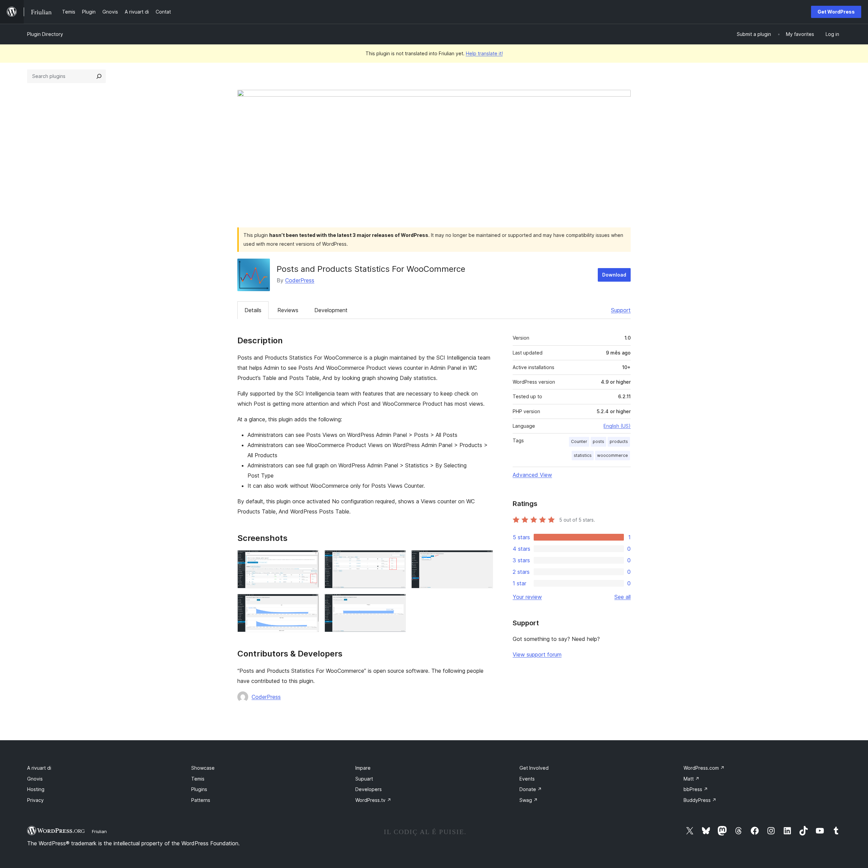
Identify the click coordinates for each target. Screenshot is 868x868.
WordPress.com (704, 768)
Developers (368, 789)
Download (614, 275)
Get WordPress (836, 12)
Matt (691, 779)
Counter (579, 441)
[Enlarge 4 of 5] (310, 603)
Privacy (35, 800)
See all (622, 596)
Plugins (199, 789)
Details (252, 310)
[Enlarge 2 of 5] (396, 559)
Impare (363, 768)
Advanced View (532, 474)
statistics (583, 455)
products (619, 441)
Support (621, 310)
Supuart (364, 779)
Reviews (287, 310)
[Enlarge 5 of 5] (396, 603)
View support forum (537, 654)
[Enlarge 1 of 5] (310, 559)
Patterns (200, 800)
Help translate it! (484, 53)
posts (598, 441)
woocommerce (612, 455)
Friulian (99, 831)
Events (527, 779)
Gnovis (35, 779)
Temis (197, 779)
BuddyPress (700, 800)
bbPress (696, 789)
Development (331, 310)
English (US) (617, 426)
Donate (530, 789)
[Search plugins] (99, 76)
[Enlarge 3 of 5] (483, 559)
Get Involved (534, 768)
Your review (527, 596)
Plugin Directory (45, 34)
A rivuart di (39, 768)
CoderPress (299, 280)
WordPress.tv (373, 800)
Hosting (35, 789)
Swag (528, 800)
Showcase (203, 768)
